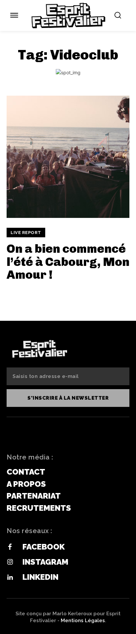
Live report (26, 232)
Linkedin (40, 577)
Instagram (45, 562)
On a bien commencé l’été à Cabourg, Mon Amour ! (68, 262)
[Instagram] (10, 562)
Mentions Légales (83, 620)
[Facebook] (10, 547)
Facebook (43, 547)
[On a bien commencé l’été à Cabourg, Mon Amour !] (68, 157)
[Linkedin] (10, 577)
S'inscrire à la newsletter (68, 398)
